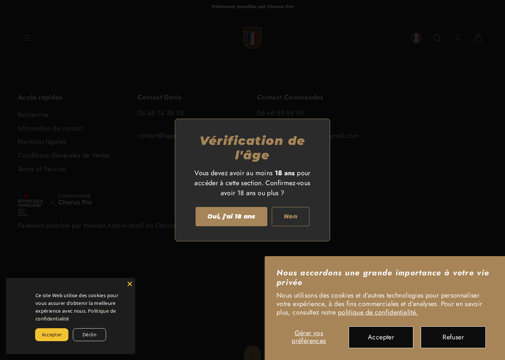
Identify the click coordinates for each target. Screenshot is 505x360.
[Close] (129, 283)
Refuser (453, 337)
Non (290, 216)
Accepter (381, 337)
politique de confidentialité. (378, 312)
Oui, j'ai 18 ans (231, 216)
